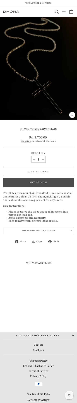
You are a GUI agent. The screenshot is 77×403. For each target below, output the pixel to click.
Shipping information (39, 230)
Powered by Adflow (38, 400)
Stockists (38, 350)
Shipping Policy (39, 360)
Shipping (26, 141)
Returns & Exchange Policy (38, 366)
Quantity (38, 153)
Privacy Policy (38, 376)
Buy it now (39, 182)
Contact (38, 344)
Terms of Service (38, 371)
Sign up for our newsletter (37, 335)
